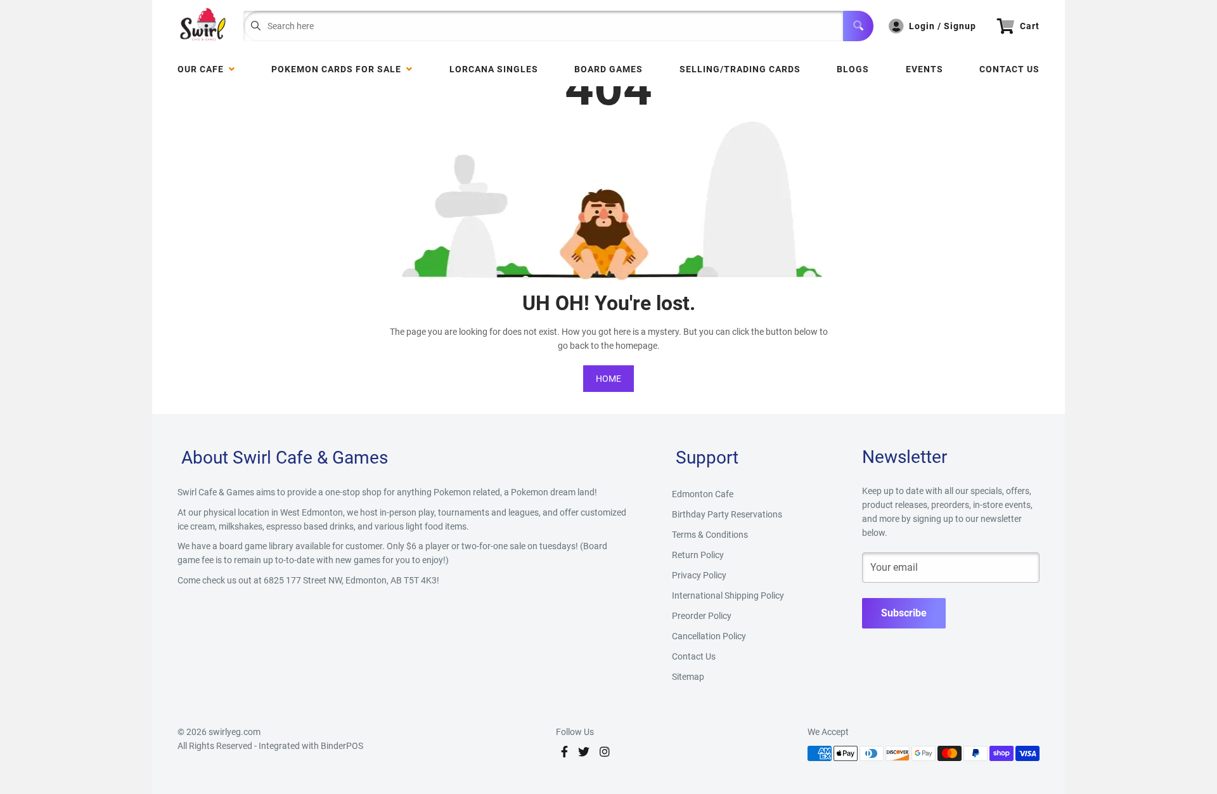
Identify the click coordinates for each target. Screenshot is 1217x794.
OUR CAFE (203, 69)
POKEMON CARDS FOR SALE (338, 69)
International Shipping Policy (728, 595)
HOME (608, 379)
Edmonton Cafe (702, 494)
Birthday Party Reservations (727, 514)
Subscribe (904, 613)
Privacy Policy (699, 575)
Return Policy (698, 555)
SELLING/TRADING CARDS (740, 69)
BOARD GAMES (608, 69)
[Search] (858, 26)
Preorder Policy (701, 616)
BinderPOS (342, 746)
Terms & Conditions (710, 535)
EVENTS (924, 69)
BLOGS (853, 69)
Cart (1030, 26)
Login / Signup (942, 26)
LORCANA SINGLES (493, 69)
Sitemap (688, 677)
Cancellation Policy (709, 636)
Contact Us (1009, 69)
